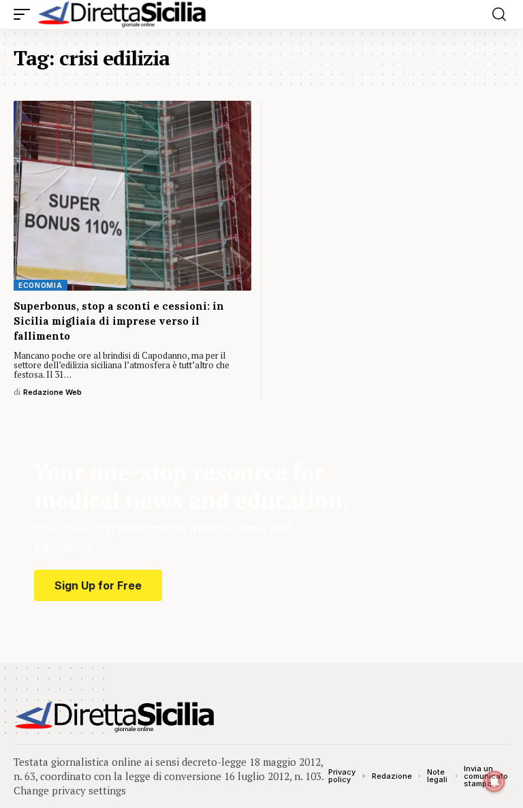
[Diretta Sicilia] (122, 14)
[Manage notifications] (494, 781)
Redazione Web (52, 392)
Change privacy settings (70, 790)
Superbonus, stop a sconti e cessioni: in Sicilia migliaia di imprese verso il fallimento (119, 321)
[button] (25, 14)
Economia (40, 285)
